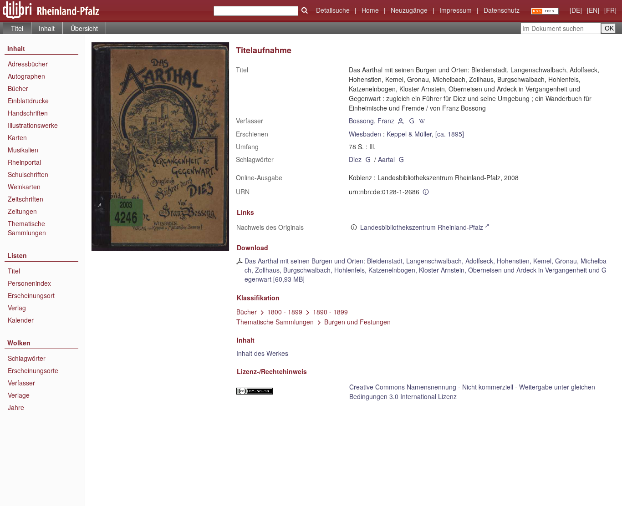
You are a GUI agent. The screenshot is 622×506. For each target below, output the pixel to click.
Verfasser (21, 382)
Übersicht (84, 28)
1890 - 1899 (330, 311)
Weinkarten (24, 186)
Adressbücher (28, 63)
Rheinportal (24, 162)
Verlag (17, 307)
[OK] (304, 10)
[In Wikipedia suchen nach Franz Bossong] (422, 120)
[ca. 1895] (449, 133)
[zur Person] (400, 120)
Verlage (19, 395)
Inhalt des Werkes (262, 353)
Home (370, 10)
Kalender (21, 319)
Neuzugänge (409, 10)
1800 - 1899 (284, 311)
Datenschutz (502, 10)
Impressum (455, 10)
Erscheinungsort (31, 295)
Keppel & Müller (409, 133)
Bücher (18, 88)
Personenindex (29, 283)
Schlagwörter (27, 358)
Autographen (26, 76)
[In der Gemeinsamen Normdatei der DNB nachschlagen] (411, 120)
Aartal (386, 159)
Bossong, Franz (371, 120)
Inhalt (47, 28)
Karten (17, 137)
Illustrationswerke (33, 125)
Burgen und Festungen (357, 321)
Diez (355, 159)
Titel (14, 270)
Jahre (16, 407)
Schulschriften (28, 174)
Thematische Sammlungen (27, 228)
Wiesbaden (365, 133)
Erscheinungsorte (33, 370)
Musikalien (23, 149)
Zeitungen (22, 211)
